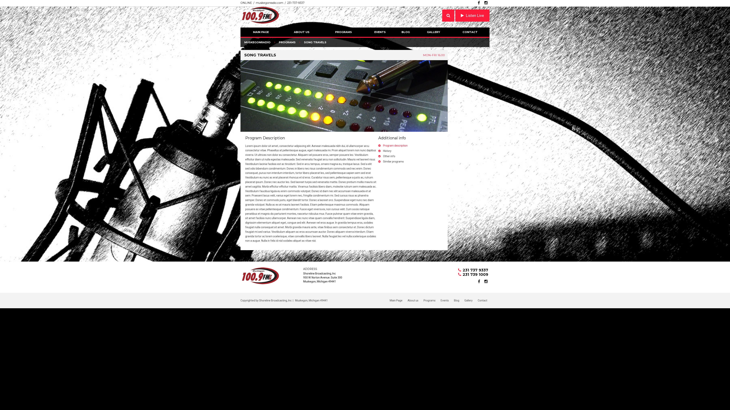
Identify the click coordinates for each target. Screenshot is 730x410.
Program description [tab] (395, 145)
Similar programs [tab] (393, 161)
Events (380, 32)
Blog (406, 32)
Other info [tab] (389, 156)
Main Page (261, 32)
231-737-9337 (296, 3)
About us (301, 32)
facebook (479, 3)
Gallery (433, 32)
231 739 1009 (475, 274)
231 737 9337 (475, 270)
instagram (486, 3)
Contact (470, 32)
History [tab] (387, 150)
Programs (343, 32)
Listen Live (475, 15)
